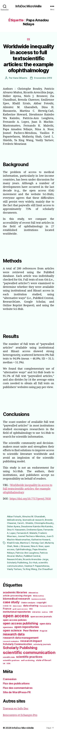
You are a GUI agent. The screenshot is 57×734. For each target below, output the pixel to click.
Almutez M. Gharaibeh (33, 516)
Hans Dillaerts (20, 77)
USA (8, 663)
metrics (45, 612)
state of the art (43, 660)
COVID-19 (7, 606)
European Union (46, 606)
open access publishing (20, 623)
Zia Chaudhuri (45, 569)
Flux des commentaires (17, 687)
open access (16, 615)
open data (45, 623)
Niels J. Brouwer (21, 546)
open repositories (26, 627)
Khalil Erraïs (13, 542)
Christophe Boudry (43, 523)
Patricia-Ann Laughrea (27, 552)
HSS (31, 609)
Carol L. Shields (25, 523)
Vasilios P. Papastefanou (36, 566)
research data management (20, 637)
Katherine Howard (40, 539)
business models (38, 599)
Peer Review (30, 630)
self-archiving (27, 660)
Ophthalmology (23, 549)
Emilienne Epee (34, 529)
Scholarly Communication (17, 644)
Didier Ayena (13, 526)
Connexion (10, 679)
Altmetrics (33, 593)
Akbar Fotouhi (14, 516)
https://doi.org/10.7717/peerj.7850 (30, 498)
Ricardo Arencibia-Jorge (35, 559)
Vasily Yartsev (14, 569)
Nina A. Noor (37, 546)
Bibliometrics (38, 596)
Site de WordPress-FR (17, 692)
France (7, 608)
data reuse (17, 606)
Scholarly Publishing (17, 562)
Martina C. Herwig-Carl (32, 542)
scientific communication (29, 652)
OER (51, 612)
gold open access (20, 609)
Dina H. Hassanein (16, 529)
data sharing (30, 605)
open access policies (15, 619)
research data (14, 634)
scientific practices (29, 657)
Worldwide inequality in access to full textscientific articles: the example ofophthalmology (28, 58)
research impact (31, 640)
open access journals (41, 616)
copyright (41, 602)
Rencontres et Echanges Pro (20, 715)
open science (12, 630)
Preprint (43, 631)
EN (28, 39)
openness (8, 627)
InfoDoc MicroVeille (28, 6)
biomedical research (33, 519)
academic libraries (15, 592)
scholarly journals (42, 644)
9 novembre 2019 (43, 77)
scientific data (9, 657)
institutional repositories (17, 611)
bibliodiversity (14, 519)
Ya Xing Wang (30, 569)
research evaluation (11, 641)
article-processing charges (17, 595)
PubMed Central (32, 556)
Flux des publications (16, 683)
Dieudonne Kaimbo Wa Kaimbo (37, 526)
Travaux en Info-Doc (15, 708)
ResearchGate (14, 559)
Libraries (36, 612)
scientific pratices (11, 660)
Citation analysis (28, 603)
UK (4, 663)
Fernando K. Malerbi (27, 533)
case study (11, 602)
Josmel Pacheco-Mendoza (31, 536)
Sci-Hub (33, 562)
